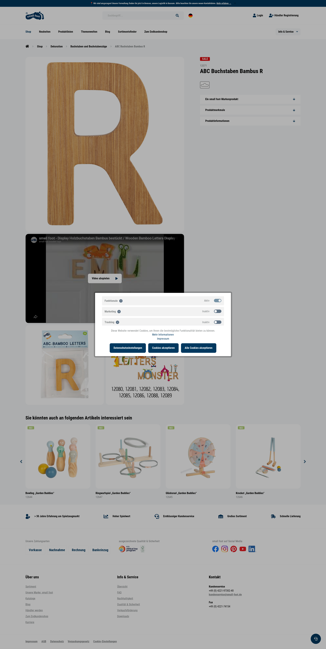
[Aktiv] (217, 300)
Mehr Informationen (163, 334)
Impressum (163, 338)
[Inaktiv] (217, 311)
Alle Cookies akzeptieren (198, 347)
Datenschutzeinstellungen (128, 347)
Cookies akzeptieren (163, 347)
